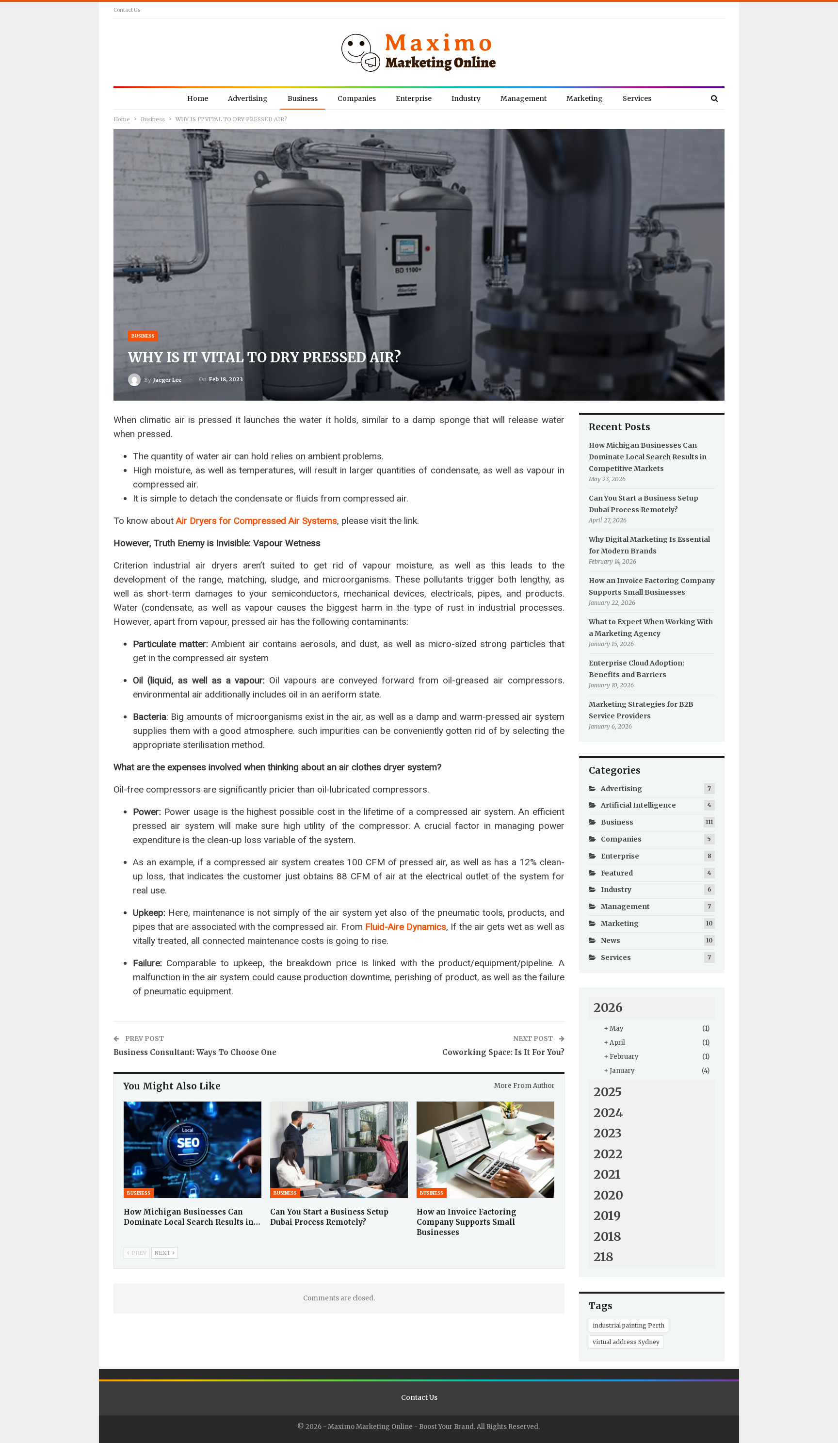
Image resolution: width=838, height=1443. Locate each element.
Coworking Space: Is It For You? (503, 1052)
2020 (608, 1195)
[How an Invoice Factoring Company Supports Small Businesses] (485, 1150)
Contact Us (127, 10)
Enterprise (414, 98)
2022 (608, 1154)
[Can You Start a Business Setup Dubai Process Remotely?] (339, 1150)
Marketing (584, 98)
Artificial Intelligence (638, 805)
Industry (466, 98)
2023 (608, 1133)
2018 (607, 1236)
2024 (608, 1112)
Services (637, 98)
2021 (607, 1174)
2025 (608, 1092)
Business (303, 98)
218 (603, 1257)
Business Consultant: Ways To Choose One (194, 1052)
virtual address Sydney (626, 1342)
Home (197, 98)
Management (523, 98)
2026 (608, 1007)
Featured (617, 873)
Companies (357, 98)
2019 (607, 1215)
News (610, 940)
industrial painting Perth (628, 1325)
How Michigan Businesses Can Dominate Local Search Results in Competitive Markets (648, 457)
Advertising (248, 98)
